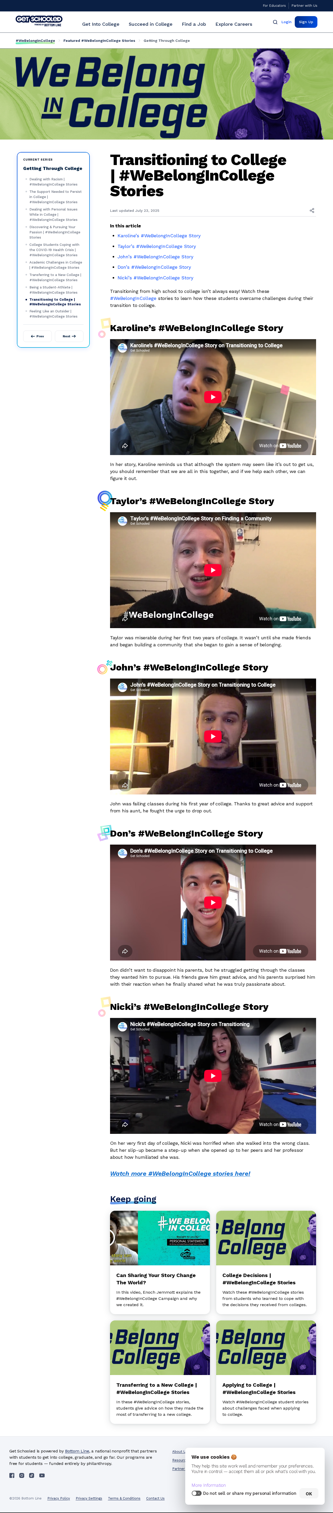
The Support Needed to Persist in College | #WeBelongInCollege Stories (55, 197)
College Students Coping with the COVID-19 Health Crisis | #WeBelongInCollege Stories (54, 250)
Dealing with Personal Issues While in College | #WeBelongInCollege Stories (53, 214)
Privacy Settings (89, 1498)
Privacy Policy (58, 1498)
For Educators (274, 6)
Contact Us (155, 1498)
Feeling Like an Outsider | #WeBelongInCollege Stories (53, 313)
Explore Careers (233, 24)
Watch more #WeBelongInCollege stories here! (180, 1173)
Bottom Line (77, 1451)
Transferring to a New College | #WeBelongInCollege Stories (55, 277)
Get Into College (100, 24)
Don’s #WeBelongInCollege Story (154, 267)
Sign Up (306, 22)
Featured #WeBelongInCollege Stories (99, 40)
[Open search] (275, 22)
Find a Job (194, 24)
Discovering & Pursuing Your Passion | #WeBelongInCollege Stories (54, 232)
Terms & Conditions (124, 1498)
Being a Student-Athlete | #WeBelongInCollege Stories (53, 289)
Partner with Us (304, 6)
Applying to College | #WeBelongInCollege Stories (259, 1388)
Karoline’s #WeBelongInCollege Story (159, 235)
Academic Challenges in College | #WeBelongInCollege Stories (55, 264)
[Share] (312, 210)
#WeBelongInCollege (35, 40)
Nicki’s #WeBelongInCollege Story (155, 277)
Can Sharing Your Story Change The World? (156, 1279)
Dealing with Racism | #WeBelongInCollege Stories (53, 181)
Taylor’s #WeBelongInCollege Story (157, 246)
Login (286, 22)
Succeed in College (150, 24)
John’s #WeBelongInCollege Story (155, 256)
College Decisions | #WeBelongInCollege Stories (259, 1279)
